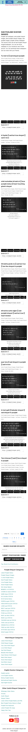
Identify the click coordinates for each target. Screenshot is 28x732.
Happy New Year (6, 710)
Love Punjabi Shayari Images (8, 191)
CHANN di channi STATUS (8, 591)
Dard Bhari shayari (6, 662)
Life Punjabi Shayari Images (7, 415)
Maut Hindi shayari (6, 657)
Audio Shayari (5, 696)
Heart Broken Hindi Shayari (9, 655)
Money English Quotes (7, 678)
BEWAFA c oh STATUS (7, 589)
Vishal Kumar (14, 62)
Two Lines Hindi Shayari (8, 645)
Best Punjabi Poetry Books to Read (11, 703)
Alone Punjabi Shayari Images (8, 58)
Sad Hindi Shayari (6, 650)
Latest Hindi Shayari (6, 640)
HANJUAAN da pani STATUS (9, 603)
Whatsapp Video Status (7, 691)
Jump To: (6, 533)
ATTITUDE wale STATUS (8, 629)
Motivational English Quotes (9, 680)
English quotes (5, 673)
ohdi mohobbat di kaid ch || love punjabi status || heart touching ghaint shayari (13, 183)
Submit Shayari (10, 2)
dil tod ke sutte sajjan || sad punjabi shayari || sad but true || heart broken (13, 313)
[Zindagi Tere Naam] (2, 2)
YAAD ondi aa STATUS (7, 622)
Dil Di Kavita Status (6, 599)
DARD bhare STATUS (7, 594)
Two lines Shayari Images (7, 273)
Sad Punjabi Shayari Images (12, 60)
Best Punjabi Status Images (7, 189)
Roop (8, 142)
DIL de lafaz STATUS (7, 596)
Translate (4, 122)
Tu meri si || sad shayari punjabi (12, 56)
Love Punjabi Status (6, 582)
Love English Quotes (7, 675)
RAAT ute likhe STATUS (7, 615)
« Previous (5, 537)
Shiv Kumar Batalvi (6, 587)
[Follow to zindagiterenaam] (16, 722)
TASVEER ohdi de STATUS (8, 620)
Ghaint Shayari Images (20, 189)
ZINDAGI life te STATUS (7, 625)
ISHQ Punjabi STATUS (7, 632)
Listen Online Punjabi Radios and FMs (11, 700)
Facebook (10, 122)
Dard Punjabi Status (6, 580)
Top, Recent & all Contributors (9, 564)
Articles (3, 693)
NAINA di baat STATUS (7, 610)
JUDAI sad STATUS (6, 606)
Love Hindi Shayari (6, 648)
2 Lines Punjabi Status (7, 577)
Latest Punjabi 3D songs (8, 708)
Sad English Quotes (6, 682)
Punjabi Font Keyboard (7, 705)
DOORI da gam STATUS (7, 601)
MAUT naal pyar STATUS (8, 608)
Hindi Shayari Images (7, 643)
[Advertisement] (14, 19)
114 (24, 537)
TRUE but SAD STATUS (7, 627)
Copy (22, 122)
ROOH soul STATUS (6, 618)
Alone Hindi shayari (6, 659)
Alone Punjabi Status (7, 584)
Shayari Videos (5, 698)
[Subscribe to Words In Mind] (11, 722)
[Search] (25, 549)
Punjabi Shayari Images (6, 140)
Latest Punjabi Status (7, 573)
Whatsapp (16, 122)
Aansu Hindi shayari (6, 664)
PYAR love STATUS (6, 613)
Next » (14, 541)
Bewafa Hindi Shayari (7, 652)
